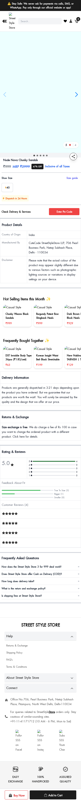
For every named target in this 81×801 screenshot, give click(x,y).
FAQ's (9, 659)
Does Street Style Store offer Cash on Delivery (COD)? (40, 574)
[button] (34, 155)
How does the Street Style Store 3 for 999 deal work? (40, 566)
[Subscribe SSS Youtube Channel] (62, 741)
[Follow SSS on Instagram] (40, 741)
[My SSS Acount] (71, 21)
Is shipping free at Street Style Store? (40, 595)
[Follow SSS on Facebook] (19, 741)
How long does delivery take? (40, 581)
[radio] (7, 187)
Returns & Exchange (17, 645)
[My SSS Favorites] (65, 21)
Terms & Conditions (16, 666)
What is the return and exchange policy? (40, 588)
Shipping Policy (14, 652)
